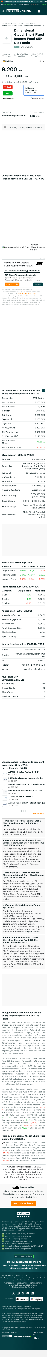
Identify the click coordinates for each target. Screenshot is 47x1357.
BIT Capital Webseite (27, 294)
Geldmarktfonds (10, 696)
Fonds (13, 23)
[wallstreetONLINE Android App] (36, 1300)
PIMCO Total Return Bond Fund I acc (25, 790)
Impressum (8, 1283)
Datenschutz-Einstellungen (23, 1285)
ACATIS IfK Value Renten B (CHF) (23, 772)
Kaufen (38, 284)
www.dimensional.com (34, 669)
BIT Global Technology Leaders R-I (21, 275)
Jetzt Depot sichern (23, 1256)
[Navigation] (3, 11)
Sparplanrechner (31, 931)
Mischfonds (7, 692)
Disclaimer (22, 1283)
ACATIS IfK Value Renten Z (20, 797)
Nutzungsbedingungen (23, 1287)
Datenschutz (36, 1283)
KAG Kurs (37, 398)
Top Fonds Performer (27, 23)
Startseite (5, 23)
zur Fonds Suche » (39, 813)
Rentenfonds (8, 688)
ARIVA (34, 1309)
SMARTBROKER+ (37, 1246)
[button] (22, 823)
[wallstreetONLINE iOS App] (22, 1300)
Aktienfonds (8, 683)
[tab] (23, 827)
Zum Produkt (12, 284)
